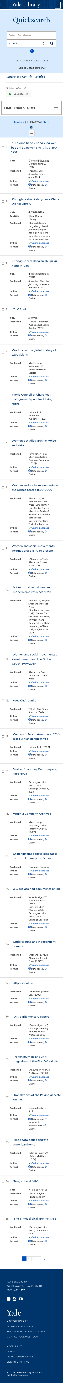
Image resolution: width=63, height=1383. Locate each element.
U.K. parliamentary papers (31, 1016)
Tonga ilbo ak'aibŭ (26, 1181)
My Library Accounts (21, 1326)
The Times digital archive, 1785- (35, 1218)
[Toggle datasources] (44, 68)
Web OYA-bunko (24, 700)
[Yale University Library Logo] (31, 5)
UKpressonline (23, 983)
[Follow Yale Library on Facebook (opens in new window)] (8, 1299)
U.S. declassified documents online (37, 888)
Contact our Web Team (22, 1336)
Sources (18, 93)
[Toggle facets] (56, 108)
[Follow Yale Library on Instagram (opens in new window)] (14, 1299)
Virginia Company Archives (32, 813)
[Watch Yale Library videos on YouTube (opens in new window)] (21, 1299)
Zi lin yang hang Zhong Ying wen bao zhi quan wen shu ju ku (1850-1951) (34, 147)
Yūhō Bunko (20, 309)
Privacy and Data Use (21, 1356)
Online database (40, 181)
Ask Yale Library (17, 1321)
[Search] (51, 43)
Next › (46, 122)
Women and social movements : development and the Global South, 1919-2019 (34, 659)
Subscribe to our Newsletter (26, 1331)
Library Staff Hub (18, 1361)
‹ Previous (31, 122)
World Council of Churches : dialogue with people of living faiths (32, 399)
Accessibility (15, 1346)
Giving (11, 1351)
